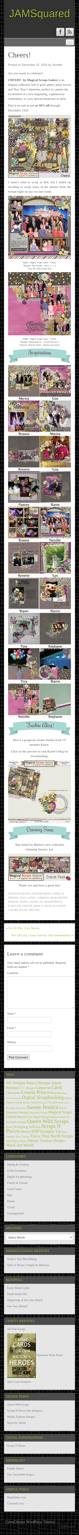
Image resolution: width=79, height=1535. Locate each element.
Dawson (56, 1093)
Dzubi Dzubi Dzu (17, 1294)
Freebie (53, 1102)
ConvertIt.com (15, 1503)
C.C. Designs (27, 1088)
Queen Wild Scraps (47, 1121)
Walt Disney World (16, 1140)
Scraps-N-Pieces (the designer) (24, 1410)
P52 (68, 1117)
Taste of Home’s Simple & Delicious (28, 1265)
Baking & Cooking (18, 1164)
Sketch (25, 1131)
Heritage (10, 1108)
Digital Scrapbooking (36, 893)
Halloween (63, 1103)
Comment (12, 973)
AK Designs (15, 1083)
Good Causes (14, 1189)
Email (11, 1028)
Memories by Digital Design (33, 1116)
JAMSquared (39, 13)
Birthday (12, 1088)
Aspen (31, 897)
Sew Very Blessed (17, 1306)
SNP (35, 1131)
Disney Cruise (29, 901)
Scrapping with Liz (27, 1127)
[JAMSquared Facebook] (60, 32)
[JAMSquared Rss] (70, 32)
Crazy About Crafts (18, 1287)
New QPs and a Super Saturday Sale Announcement (41, 935)
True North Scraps (57, 1136)
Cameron (42, 897)
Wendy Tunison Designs (47, 1140)
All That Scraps (16, 1329)
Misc (10, 1195)
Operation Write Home (49, 1355)
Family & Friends (17, 1182)
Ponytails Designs (16, 1122)
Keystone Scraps (39, 1112)
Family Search (15, 1468)
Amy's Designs (38, 1082)
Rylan (23, 910)
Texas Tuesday (22, 1136)
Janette (27, 906)
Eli (41, 901)
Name (11, 1013)
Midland (54, 1117)
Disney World (30, 1102)
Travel (11, 1207)
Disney (68, 1098)
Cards (56, 1087)
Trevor (33, 910)
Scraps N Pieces (16, 1445)
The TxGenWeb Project (20, 1474)
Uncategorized (15, 1213)
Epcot (45, 1102)
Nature (62, 1117)
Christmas (13, 1093)
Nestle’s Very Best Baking (22, 1259)
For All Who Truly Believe (24, 928)
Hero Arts (21, 1108)
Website (11, 1042)
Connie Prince (35, 1092)
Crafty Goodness (16, 1170)
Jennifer (57, 64)
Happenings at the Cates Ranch (24, 1300)
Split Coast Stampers (19, 1381)
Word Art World (20, 1145)
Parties (11, 1201)
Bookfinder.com (16, 1497)
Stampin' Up (50, 1131)
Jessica (38, 906)
